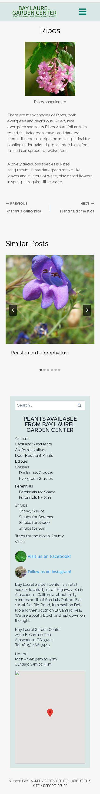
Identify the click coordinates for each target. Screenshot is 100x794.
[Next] (87, 310)
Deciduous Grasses (36, 472)
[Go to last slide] (13, 310)
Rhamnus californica (23, 207)
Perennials (24, 486)
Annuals (22, 438)
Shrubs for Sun (32, 528)
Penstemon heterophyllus (39, 353)
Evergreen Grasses (36, 478)
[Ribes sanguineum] (50, 69)
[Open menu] (82, 11)
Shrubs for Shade (34, 522)
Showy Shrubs (32, 511)
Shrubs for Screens (36, 517)
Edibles (21, 461)
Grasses (22, 467)
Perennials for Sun (35, 497)
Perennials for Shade (37, 492)
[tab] (41, 370)
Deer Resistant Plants (34, 455)
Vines (20, 541)
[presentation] (50, 299)
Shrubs (21, 505)
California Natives (30, 449)
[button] (50, 713)
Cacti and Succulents (33, 444)
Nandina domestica (77, 207)
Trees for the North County (39, 536)
